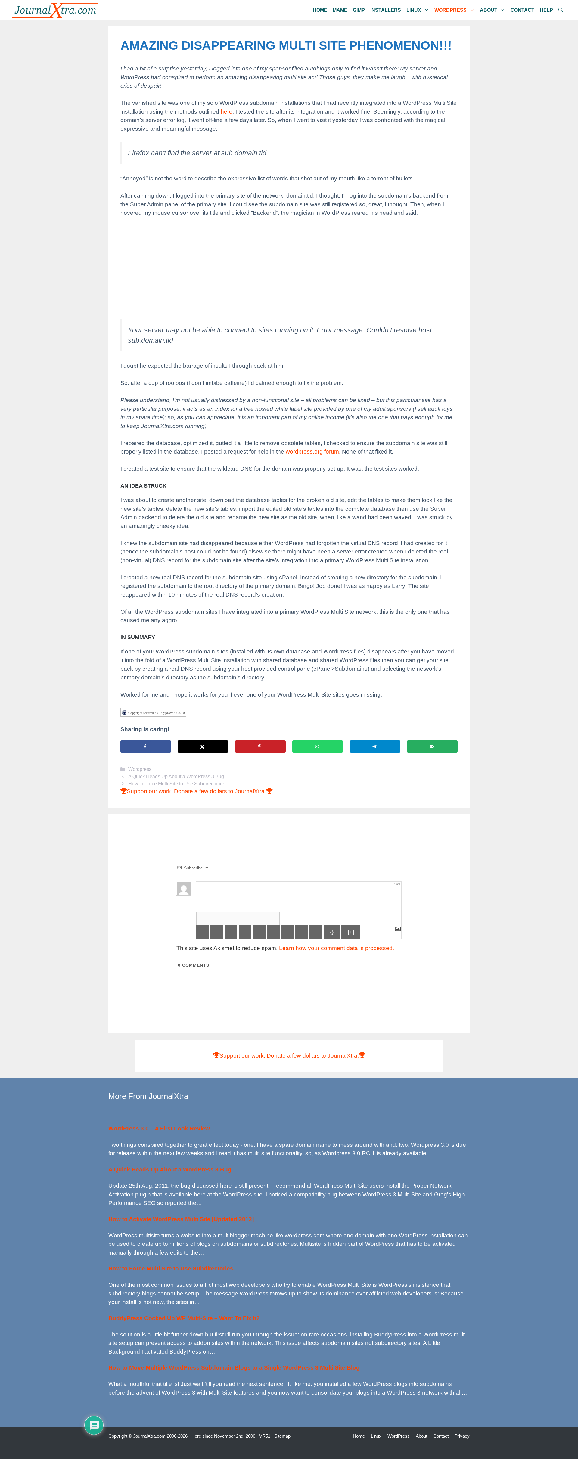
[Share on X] (203, 746)
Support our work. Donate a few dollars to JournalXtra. (196, 791)
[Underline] (231, 932)
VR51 (264, 1436)
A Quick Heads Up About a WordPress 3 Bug (176, 776)
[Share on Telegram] (375, 746)
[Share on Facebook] (145, 746)
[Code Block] (301, 932)
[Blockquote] (287, 932)
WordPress (450, 10)
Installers (385, 10)
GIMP (359, 10)
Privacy (462, 1436)
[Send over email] (432, 746)
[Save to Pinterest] (260, 746)
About (488, 10)
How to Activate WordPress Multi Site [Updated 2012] (181, 1219)
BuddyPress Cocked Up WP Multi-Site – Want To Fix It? (184, 1318)
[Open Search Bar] (561, 10)
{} (332, 932)
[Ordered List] (259, 932)
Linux (413, 10)
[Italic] (216, 932)
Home (320, 10)
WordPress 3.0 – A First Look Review (159, 1128)
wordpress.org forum (312, 451)
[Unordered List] (273, 932)
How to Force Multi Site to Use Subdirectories (176, 783)
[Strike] (245, 932)
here (226, 111)
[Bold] (202, 932)
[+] (351, 932)
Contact (522, 10)
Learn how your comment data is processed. (336, 948)
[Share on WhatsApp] (317, 746)
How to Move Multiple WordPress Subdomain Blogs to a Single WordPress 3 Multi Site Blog (234, 1367)
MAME (340, 10)
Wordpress (139, 769)
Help (546, 10)
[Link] (315, 932)
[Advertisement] (289, 268)
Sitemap (282, 1436)
